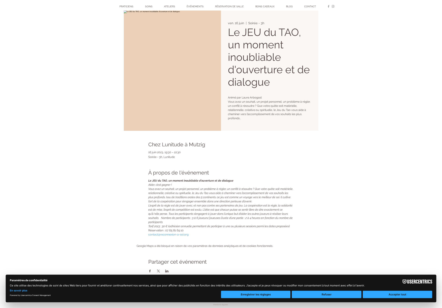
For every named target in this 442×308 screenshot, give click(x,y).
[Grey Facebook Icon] (328, 6)
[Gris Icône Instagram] (333, 6)
